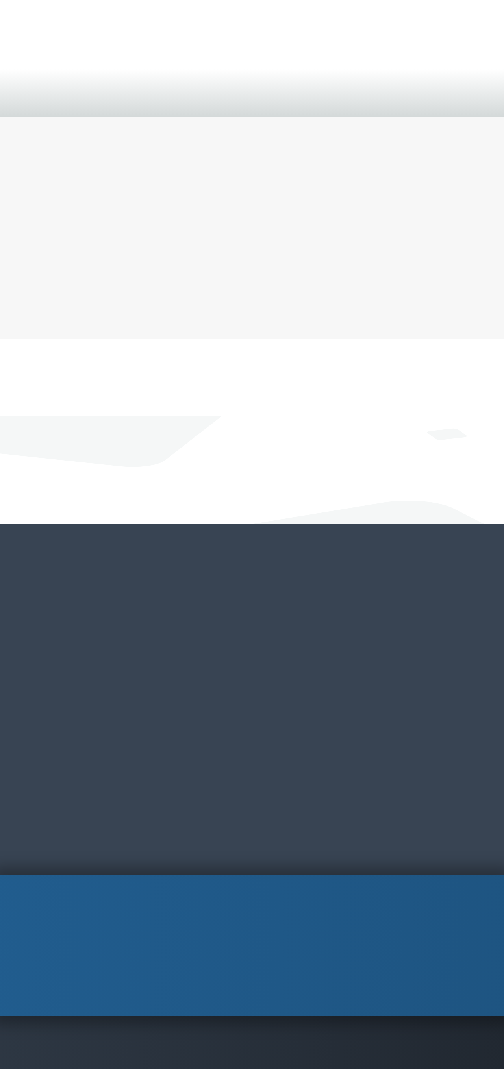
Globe (98, 613)
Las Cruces (193, 708)
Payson (100, 626)
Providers (123, 103)
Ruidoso (189, 777)
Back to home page (252, 306)
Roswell (188, 763)
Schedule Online (456, 29)
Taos (184, 818)
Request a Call (208, 480)
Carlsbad (190, 667)
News (185, 103)
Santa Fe (190, 790)
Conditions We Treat (46, 103)
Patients (250, 103)
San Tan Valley (112, 640)
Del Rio (274, 626)
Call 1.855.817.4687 (287, 480)
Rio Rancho (193, 750)
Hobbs (186, 695)
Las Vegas (192, 722)
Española (190, 681)
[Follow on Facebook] (363, 975)
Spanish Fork (371, 613)
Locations (157, 103)
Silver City (192, 804)
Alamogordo (196, 613)
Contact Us (216, 103)
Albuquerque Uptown (196, 647)
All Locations (252, 845)
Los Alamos (194, 736)
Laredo (274, 654)
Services (92, 103)
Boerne (275, 613)
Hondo (274, 640)
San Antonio (282, 667)
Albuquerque (196, 626)
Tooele (362, 626)
